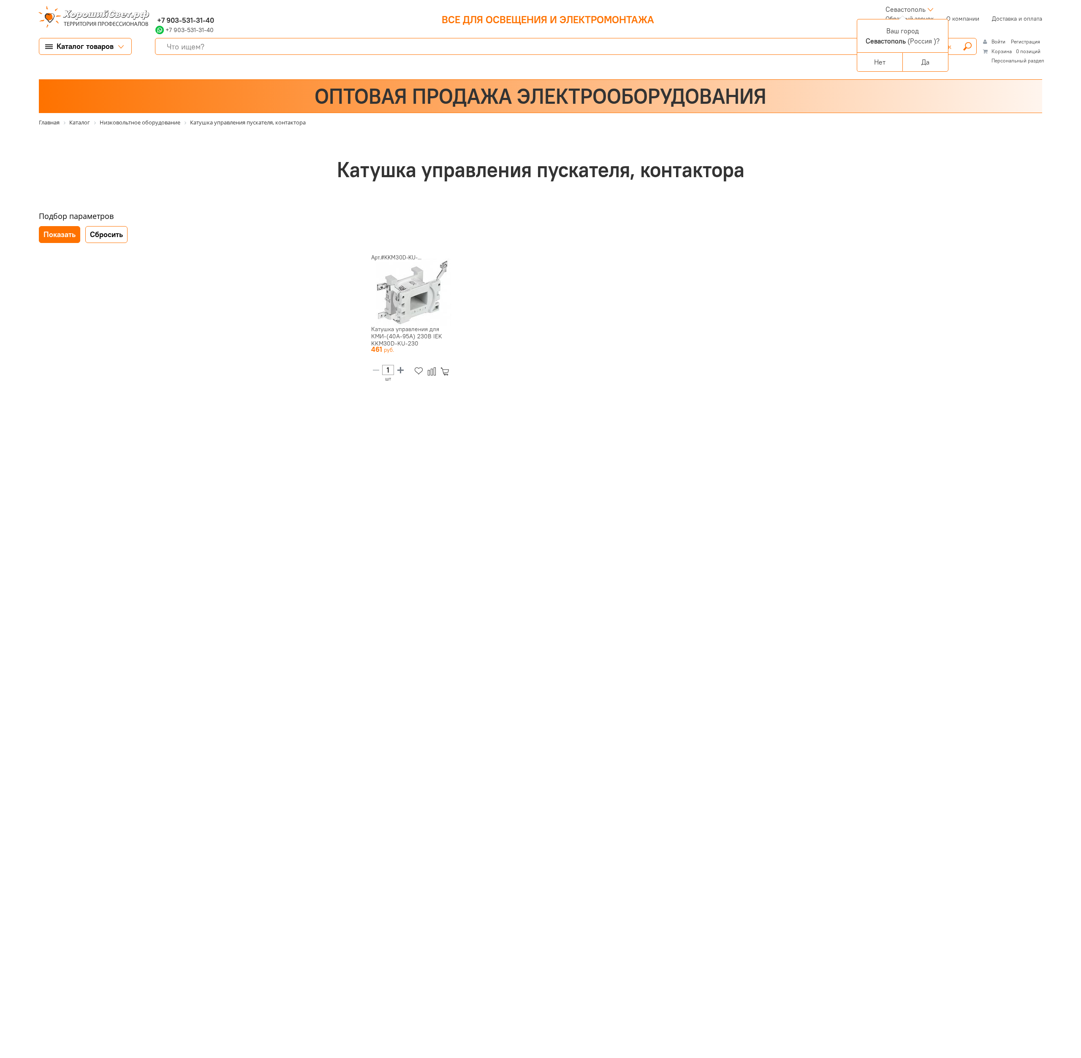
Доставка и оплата (1017, 18)
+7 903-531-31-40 (184, 20)
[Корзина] (446, 371)
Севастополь (905, 9)
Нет (879, 62)
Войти (999, 41)
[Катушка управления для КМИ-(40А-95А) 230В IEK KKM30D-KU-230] (413, 292)
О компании (962, 18)
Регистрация (1025, 41)
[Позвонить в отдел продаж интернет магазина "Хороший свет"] (157, 9)
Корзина (1001, 51)
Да (925, 62)
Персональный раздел (1017, 60)
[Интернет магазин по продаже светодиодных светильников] (91, 18)
